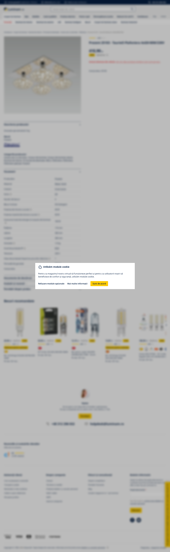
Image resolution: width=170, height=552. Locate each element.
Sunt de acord (99, 283)
